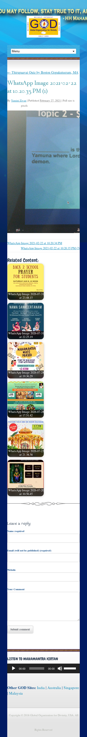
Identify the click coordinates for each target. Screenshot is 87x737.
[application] (43, 668)
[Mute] (60, 668)
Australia (54, 687)
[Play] (13, 668)
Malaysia (16, 693)
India (41, 687)
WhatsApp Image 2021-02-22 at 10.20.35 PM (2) (50, 248)
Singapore (71, 687)
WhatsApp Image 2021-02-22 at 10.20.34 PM (34, 243)
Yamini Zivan (18, 100)
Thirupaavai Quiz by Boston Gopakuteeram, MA (42, 72)
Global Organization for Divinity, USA (43, 30)
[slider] (70, 668)
